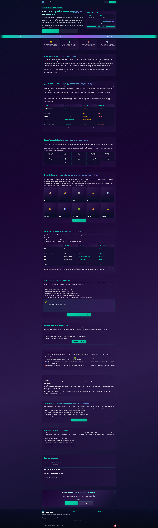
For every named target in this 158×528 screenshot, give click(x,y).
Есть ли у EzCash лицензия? (50, 477)
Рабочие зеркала (76, 515)
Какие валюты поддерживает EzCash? (53, 462)
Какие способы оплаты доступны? (52, 469)
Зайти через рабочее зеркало (50, 30)
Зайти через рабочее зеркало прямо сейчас (79, 314)
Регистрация (112, 1)
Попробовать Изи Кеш (100, 26)
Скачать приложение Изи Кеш (79, 419)
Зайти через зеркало (71, 503)
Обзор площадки (76, 513)
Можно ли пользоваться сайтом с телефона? (55, 482)
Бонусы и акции (76, 518)
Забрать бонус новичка (85, 503)
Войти (106, 1)
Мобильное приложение (77, 520)
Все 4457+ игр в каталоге (79, 220)
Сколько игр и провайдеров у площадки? (53, 473)
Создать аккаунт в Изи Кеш (79, 341)
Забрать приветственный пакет (69, 30)
